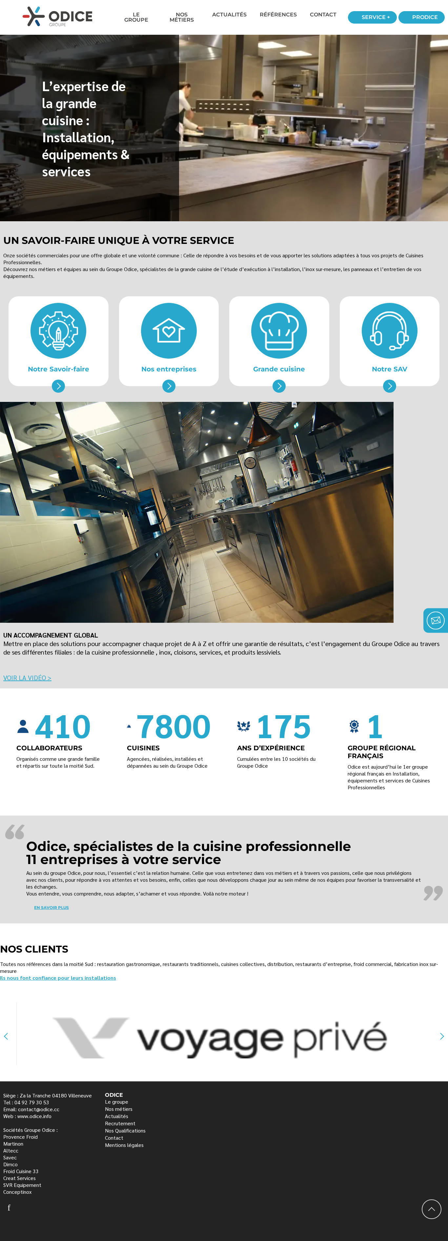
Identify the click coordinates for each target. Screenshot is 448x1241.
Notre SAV (389, 369)
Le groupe (116, 1101)
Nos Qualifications (125, 1130)
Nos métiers (182, 17)
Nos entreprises (168, 369)
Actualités (229, 14)
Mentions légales (124, 1144)
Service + (376, 17)
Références (278, 14)
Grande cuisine (279, 369)
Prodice (425, 17)
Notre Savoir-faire (58, 369)
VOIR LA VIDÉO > (27, 677)
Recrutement (120, 1123)
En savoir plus (51, 907)
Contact (323, 14)
